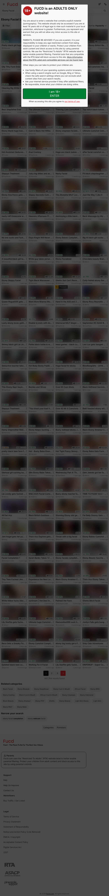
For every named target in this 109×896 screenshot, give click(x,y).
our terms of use (72, 101)
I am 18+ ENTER (54, 93)
